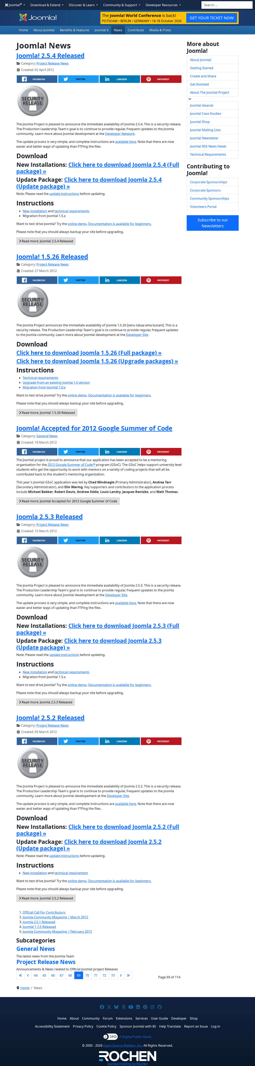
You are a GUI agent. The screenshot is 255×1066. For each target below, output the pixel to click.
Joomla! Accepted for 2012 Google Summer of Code (94, 428)
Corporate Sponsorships (208, 182)
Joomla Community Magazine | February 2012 (57, 931)
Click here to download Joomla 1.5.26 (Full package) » (89, 352)
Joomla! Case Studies (205, 113)
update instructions (64, 193)
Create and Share (203, 76)
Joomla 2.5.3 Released (49, 516)
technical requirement (71, 873)
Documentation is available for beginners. (119, 224)
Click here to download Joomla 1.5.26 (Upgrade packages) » (97, 361)
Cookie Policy (106, 1026)
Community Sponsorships (209, 198)
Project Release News (52, 63)
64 (36, 975)
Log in (215, 1026)
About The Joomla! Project (209, 92)
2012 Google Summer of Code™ (71, 464)
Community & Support (120, 5)
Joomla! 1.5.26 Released (52, 256)
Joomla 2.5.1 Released (39, 922)
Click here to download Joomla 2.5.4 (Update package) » (89, 183)
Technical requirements (40, 378)
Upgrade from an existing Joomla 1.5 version (56, 382)
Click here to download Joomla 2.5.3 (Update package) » (89, 644)
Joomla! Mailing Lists (205, 130)
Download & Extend (45, 5)
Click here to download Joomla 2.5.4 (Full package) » (97, 168)
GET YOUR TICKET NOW (212, 18)
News (118, 30)
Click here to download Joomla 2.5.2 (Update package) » (89, 845)
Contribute (136, 30)
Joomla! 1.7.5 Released (39, 927)
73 (113, 975)
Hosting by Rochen (127, 1063)
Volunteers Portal (203, 206)
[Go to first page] (20, 975)
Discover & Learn (82, 5)
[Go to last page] (128, 975)
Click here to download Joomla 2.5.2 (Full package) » (97, 830)
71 (96, 975)
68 (70, 975)
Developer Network (120, 134)
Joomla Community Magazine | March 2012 (55, 917)
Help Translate (170, 1026)
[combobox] (227, 5)
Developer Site (137, 335)
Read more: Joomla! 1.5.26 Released (48, 412)
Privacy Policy (83, 1026)
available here (125, 141)
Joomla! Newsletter (204, 138)
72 (104, 975)
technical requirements (71, 211)
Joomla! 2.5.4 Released (50, 55)
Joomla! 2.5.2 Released (50, 717)
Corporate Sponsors (205, 190)
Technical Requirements (208, 154)
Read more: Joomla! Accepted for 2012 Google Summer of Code (69, 501)
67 (61, 975)
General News (47, 436)
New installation (35, 211)
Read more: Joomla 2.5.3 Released (46, 702)
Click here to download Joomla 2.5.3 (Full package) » (97, 629)
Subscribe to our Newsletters (213, 223)
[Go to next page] (120, 975)
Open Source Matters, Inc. (123, 1045)
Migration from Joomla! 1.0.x (44, 387)
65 (44, 975)
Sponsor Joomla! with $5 (138, 1026)
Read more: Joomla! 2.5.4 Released (47, 241)
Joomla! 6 (102, 30)
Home (23, 30)
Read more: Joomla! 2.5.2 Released (47, 898)
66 (53, 975)
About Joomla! (44, 30)
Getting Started (201, 68)
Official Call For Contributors (44, 912)
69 (78, 975)
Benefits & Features (74, 30)
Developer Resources (162, 5)
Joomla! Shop (200, 122)
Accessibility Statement (52, 1026)
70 (87, 975)
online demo (77, 224)
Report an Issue (196, 1026)
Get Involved (199, 84)
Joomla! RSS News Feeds (208, 146)
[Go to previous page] (28, 975)
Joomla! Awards (201, 105)
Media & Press (160, 30)
